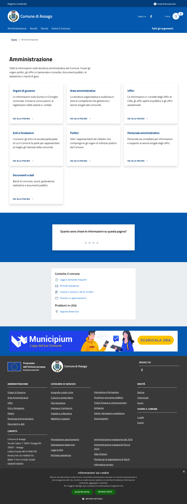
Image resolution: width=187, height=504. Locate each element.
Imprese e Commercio (61, 408)
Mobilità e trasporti (60, 418)
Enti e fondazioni (16, 408)
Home (14, 39)
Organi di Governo (17, 392)
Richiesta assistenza (61, 455)
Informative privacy (103, 464)
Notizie (140, 392)
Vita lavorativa (58, 403)
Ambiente (99, 408)
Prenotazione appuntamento (65, 439)
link (121, 486)
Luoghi (140, 417)
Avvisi (140, 403)
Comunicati (143, 397)
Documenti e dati (16, 424)
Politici (11, 413)
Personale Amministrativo (20, 418)
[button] (93, 498)
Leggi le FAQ (57, 450)
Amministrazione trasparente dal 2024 (113, 439)
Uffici (10, 403)
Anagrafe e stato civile (62, 392)
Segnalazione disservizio (63, 444)
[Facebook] (150, 16)
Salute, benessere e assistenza (109, 413)
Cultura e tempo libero (62, 397)
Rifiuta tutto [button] (105, 492)
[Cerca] (175, 16)
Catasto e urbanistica (61, 413)
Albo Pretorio (100, 454)
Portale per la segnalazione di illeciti (112, 459)
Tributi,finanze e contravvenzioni (110, 403)
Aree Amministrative (18, 397)
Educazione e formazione (106, 392)
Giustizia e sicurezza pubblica (108, 397)
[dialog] (93, 486)
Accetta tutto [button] (82, 492)
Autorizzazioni (101, 418)
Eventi (140, 422)
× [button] (184, 472)
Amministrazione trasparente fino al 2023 (112, 447)
